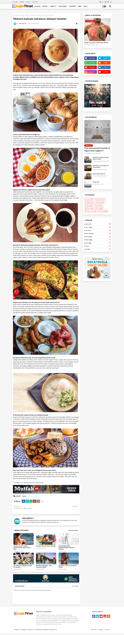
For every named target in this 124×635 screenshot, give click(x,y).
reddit (105, 63)
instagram (92, 72)
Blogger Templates (27, 629)
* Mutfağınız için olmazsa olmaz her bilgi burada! (28, 482)
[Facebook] (23, 501)
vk (105, 67)
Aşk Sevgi (98, 230)
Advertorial (98, 224)
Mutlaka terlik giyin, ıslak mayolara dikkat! (44, 566)
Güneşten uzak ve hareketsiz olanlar (67, 566)
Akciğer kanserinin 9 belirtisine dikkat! (96, 42)
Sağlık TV (53, 6)
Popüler (44, 6)
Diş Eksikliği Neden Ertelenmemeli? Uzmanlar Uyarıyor (66, 547)
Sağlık (79, 6)
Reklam (28, 2)
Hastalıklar (72, 6)
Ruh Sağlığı (99, 208)
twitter (105, 58)
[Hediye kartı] (88, 184)
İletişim (22, 2)
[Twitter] (27, 501)
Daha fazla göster (73, 530)
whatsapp (92, 63)
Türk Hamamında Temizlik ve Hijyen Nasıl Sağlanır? (97, 149)
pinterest (92, 67)
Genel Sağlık (62, 6)
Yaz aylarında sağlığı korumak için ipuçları (22, 566)
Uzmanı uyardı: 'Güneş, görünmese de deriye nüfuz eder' (22, 547)
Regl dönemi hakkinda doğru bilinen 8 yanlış (101, 158)
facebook (92, 58)
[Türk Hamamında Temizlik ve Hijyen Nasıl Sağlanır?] (97, 131)
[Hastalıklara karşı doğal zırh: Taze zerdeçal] (88, 168)
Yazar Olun (35, 2)
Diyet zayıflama (101, 199)
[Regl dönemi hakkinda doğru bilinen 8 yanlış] (88, 160)
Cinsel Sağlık (90, 199)
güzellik (98, 249)
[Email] (38, 501)
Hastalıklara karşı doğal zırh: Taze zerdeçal (101, 166)
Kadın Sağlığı (90, 208)
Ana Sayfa (15, 2)
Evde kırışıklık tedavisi (99, 174)
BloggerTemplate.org (50, 629)
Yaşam (85, 6)
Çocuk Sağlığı (104, 211)
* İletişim (100, 629)
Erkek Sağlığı (101, 202)
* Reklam (107, 629)
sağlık (95, 211)
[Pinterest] (34, 501)
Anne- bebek (98, 227)
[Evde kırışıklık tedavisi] (88, 176)
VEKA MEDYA (27, 518)
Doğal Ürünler (90, 202)
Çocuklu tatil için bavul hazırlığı (45, 546)
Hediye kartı (96, 182)
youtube (105, 72)
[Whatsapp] (30, 501)
